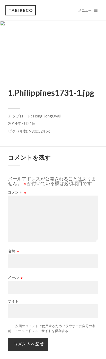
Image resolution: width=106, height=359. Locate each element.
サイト (13, 301)
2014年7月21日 (22, 123)
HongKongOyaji (47, 116)
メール (15, 277)
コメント (17, 192)
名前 (13, 251)
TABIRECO (20, 10)
